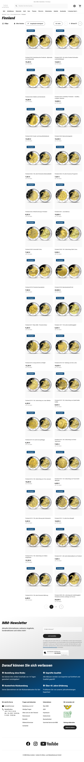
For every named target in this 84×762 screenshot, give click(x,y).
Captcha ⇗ (64, 654)
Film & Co (40, 11)
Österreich (18, 11)
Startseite (4, 14)
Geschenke (63, 11)
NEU (4, 11)
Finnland (24, 14)
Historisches (48, 11)
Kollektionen (10, 11)
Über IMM (36, 1)
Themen (34, 11)
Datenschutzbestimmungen (50, 647)
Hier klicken (57, 653)
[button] (16, 6)
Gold (24, 11)
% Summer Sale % (72, 11)
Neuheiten (42, 1)
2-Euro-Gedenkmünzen (15, 14)
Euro (29, 11)
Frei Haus (48, 1)
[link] (5, 6)
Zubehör (56, 11)
